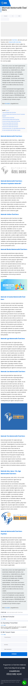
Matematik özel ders (15, 42)
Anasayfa (4, 11)
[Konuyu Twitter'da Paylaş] (5, 19)
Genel (8, 11)
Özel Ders (14, 40)
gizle (7, 110)
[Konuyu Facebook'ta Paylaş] (3, 19)
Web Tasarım (12, 682)
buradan (7, 103)
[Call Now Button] (24, 683)
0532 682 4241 (14, 674)
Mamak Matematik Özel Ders (15, 612)
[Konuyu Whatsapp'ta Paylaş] (7, 19)
